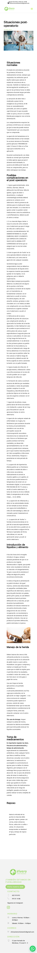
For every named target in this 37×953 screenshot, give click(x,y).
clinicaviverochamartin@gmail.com (22, 932)
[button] (33, 949)
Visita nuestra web (15, 887)
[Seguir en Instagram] (8, 907)
